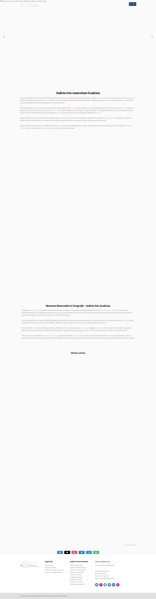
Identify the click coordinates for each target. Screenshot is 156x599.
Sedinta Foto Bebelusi (77, 572)
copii (39, 310)
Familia (46, 100)
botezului (35, 520)
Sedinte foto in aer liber (77, 584)
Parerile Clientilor (50, 567)
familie (73, 108)
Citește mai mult (28, 530)
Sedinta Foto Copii (75, 575)
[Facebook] (60, 552)
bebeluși (102, 98)
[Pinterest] (74, 552)
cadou (60, 126)
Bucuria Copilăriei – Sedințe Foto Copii (74, 509)
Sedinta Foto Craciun (76, 582)
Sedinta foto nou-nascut (106, 367)
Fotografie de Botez (76, 577)
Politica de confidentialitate (53, 572)
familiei (123, 108)
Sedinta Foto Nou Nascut (78, 570)
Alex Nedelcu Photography (105, 565)
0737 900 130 (104, 576)
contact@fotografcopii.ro (107, 578)
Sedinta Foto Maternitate (78, 567)
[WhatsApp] (96, 552)
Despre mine (49, 565)
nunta (59, 113)
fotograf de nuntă (50, 336)
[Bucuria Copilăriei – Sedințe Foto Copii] (78, 437)
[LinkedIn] (82, 552)
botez (134, 98)
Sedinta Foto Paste (76, 579)
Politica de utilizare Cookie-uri (54, 570)
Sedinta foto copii (64, 367)
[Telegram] (89, 552)
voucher (22, 128)
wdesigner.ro (63, 596)
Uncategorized (24, 367)
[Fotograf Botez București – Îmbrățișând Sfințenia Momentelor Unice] (38, 437)
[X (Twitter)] (67, 552)
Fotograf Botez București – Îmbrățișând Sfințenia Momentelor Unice (36, 510)
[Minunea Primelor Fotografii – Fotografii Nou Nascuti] (117, 437)
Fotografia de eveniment (35, 367)
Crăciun (54, 110)
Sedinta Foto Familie (76, 565)
